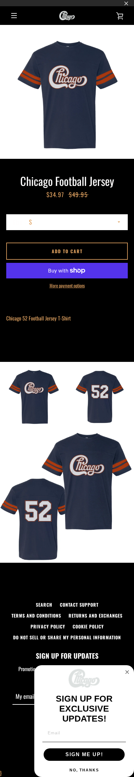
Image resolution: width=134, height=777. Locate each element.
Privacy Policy (48, 626)
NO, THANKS (84, 770)
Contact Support (79, 604)
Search (44, 604)
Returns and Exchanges (95, 615)
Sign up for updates (67, 656)
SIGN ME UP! (84, 754)
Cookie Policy (88, 626)
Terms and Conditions (36, 615)
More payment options (67, 285)
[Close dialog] (127, 672)
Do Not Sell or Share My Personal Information (67, 637)
